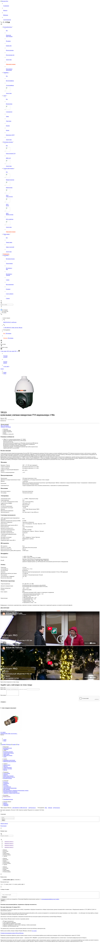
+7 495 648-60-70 (15, 807)
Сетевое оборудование (8, 168)
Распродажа (6, 254)
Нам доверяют (6, 789)
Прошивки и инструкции (9, 760)
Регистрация (3, 825)
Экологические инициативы (10, 788)
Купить (2, 734)
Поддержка (6, 255)
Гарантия (5, 774)
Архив (2, 368)
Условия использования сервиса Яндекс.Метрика (12, 933)
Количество (3, 420)
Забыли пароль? (4, 823)
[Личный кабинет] (1, 349)
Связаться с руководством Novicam (11, 793)
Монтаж (5, 769)
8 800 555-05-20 (23, 807)
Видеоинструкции (7, 778)
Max (46, 807)
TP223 (4, 373)
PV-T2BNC (9, 733)
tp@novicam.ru (56, 807)
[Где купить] (1, 341)
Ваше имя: (3, 687)
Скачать (58, 610)
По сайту (4, 312)
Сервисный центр (7, 767)
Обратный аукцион (7, 755)
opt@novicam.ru (32, 807)
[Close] (1, 811)
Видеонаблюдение (7, 27)
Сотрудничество (7, 786)
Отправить (3, 701)
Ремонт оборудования (8, 775)
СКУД (4, 95)
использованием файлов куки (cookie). (50, 899)
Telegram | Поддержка (6, 426)
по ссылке (34, 930)
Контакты (5, 781)
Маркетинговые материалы (9, 761)
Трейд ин (5, 766)
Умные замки (6, 234)
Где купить (5, 785)
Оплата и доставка (7, 768)
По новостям (5, 311)
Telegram (50, 807)
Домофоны (6, 72)
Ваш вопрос (3, 695)
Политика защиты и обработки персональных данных (15, 790)
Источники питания (8, 142)
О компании (6, 783)
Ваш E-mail (14, 689)
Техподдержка (6, 773)
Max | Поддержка (5, 425)
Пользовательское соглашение (10, 791)
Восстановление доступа (9, 777)
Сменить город (4, 347)
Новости (5, 784)
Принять (2, 900)
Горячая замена (6, 765)
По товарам (5, 310)
